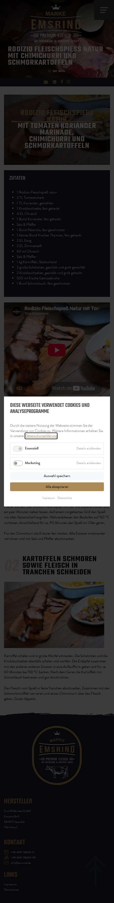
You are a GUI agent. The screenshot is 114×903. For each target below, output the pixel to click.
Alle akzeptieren (57, 486)
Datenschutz (65, 498)
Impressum (48, 498)
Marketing (32, 463)
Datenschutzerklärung (41, 436)
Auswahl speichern (57, 476)
